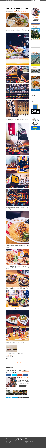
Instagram (14, 355)
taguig (23, 11)
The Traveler (6, 442)
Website (7, 355)
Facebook (9, 355)
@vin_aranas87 (19, 362)
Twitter (11, 355)
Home (17, 435)
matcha (21, 11)
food (16, 11)
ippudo (17, 11)
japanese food (19, 11)
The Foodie (25, 11)
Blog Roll (8, 0)
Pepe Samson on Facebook (25, 371)
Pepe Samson (8, 11)
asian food (15, 11)
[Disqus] (17, 407)
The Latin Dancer (6, 440)
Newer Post (7, 435)
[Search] (39, 0)
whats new (27, 11)
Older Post (28, 435)
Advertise (13, 0)
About (6, 0)
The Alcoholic (6, 441)
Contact (10, 0)
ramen (22, 11)
